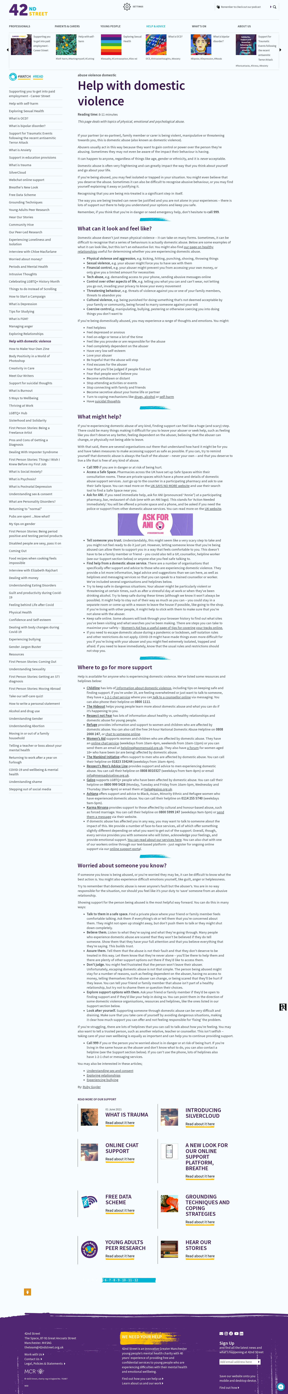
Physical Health (20, 612)
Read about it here (120, 1122)
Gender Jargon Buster (25, 647)
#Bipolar (195, 58)
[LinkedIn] (241, 1333)
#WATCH (24, 76)
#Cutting (89, 58)
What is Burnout (21, 390)
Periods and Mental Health (28, 266)
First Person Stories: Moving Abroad (35, 688)
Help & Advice (155, 26)
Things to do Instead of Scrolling (33, 289)
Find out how (228, 1388)
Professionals (19, 26)
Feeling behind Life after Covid (31, 605)
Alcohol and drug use (24, 711)
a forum (193, 748)
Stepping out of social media (30, 789)
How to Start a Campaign (27, 296)
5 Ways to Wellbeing (23, 398)
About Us (244, 26)
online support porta (125, 849)
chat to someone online (122, 734)
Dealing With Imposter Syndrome (33, 452)
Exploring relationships (103, 1075)
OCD (148, 58)
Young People (110, 26)
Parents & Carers (67, 26)
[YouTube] (236, 1333)
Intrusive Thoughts (23, 274)
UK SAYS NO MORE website (170, 486)
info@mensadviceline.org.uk (108, 775)
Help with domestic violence (30, 341)
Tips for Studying (21, 311)
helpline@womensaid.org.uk (142, 748)
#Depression (206, 58)
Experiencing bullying (25, 639)
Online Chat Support (122, 1147)
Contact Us (32, 1359)
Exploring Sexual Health (26, 111)
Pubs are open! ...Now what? (29, 516)
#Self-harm (62, 58)
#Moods (218, 58)
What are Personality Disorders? (32, 501)
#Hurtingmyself (76, 58)
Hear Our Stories (21, 217)
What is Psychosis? (22, 479)
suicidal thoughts (107, 401)
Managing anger (21, 326)
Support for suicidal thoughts (30, 383)
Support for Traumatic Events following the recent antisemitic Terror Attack (32, 138)
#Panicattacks (243, 65)
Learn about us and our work (142, 1383)
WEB (26, 1385)
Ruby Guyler (92, 1087)
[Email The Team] (221, 1333)
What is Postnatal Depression (30, 486)
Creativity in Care (21, 368)
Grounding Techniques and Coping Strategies (208, 1205)
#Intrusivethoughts (161, 58)
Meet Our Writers (21, 376)
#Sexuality (106, 58)
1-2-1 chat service (117, 697)
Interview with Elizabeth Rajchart (33, 570)
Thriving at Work (21, 405)
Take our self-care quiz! (26, 696)
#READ (38, 76)
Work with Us (33, 1354)
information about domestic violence (143, 688)
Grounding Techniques (25, 202)
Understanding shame (25, 782)
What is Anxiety (20, 150)
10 (124, 1280)
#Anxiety (176, 58)
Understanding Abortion (27, 726)
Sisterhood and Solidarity (27, 420)
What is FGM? (18, 319)
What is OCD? (175, 36)
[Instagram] (226, 1333)
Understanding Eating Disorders (32, 585)
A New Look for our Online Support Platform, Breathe (207, 1156)
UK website (213, 509)
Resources (16, 654)
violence (94, 75)
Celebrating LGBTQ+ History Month (34, 281)
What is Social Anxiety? (25, 471)
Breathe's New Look (23, 187)
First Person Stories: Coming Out (32, 661)
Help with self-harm (23, 103)
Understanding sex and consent (110, 1071)
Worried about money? (25, 259)
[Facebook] (231, 1333)
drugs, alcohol (144, 397)
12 (136, 1280)
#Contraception (120, 58)
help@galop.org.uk (158, 789)
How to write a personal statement (34, 703)
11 (130, 1280)
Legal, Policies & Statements (44, 1363)
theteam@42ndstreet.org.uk (43, 1347)
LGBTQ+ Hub (18, 413)
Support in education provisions (32, 157)
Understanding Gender (26, 718)
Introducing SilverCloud (203, 1112)
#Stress (254, 65)
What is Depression (23, 304)
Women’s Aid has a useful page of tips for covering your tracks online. (172, 628)
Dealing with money (23, 578)
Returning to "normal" (25, 509)
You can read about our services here (155, 840)
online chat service (105, 743)
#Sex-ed (133, 58)
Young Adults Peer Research (29, 210)
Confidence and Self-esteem (30, 620)
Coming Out (18, 551)
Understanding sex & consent (30, 494)
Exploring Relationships (26, 334)
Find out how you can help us (142, 1379)
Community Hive (21, 224)
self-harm (167, 397)
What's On (199, 26)
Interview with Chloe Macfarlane (33, 251)
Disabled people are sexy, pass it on (35, 543)
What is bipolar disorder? (27, 126)
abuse (82, 75)
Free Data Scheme (22, 195)
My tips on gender (22, 524)
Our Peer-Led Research (25, 232)
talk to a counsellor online (171, 697)
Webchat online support (26, 180)
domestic (109, 75)
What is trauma (20, 165)
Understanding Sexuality (27, 669)
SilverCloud (17, 172)
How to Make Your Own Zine (29, 349)
